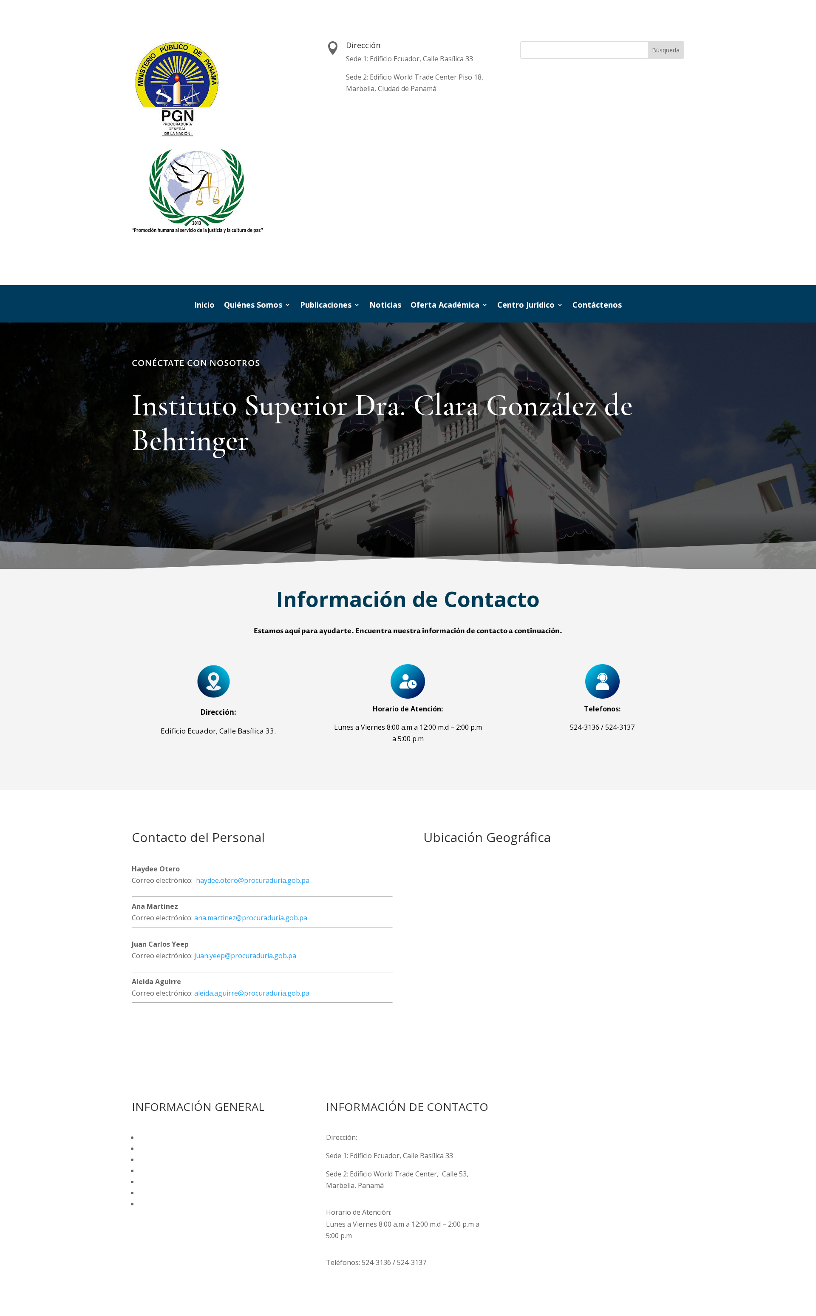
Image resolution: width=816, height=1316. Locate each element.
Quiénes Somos (253, 306)
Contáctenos (597, 306)
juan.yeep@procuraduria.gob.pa (245, 955)
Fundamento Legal (169, 1137)
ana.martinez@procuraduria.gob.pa (250, 917)
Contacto (153, 1203)
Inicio (204, 306)
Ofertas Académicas (170, 1170)
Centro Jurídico (526, 306)
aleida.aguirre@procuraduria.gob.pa (251, 993)
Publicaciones (325, 306)
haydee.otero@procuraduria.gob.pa (252, 880)
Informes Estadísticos (173, 1159)
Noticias (385, 306)
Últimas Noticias (164, 1192)
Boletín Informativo (170, 1148)
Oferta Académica (445, 306)
